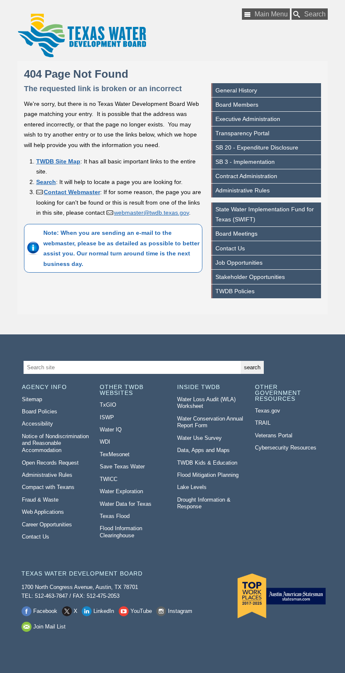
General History (236, 90)
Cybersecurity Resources (285, 447)
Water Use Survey (199, 438)
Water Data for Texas (125, 504)
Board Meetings (236, 233)
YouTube (141, 611)
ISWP (107, 417)
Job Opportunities (239, 262)
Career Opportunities (47, 524)
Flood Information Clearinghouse (121, 532)
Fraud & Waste (40, 500)
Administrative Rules (242, 190)
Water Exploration (121, 491)
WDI (105, 442)
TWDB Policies (235, 291)
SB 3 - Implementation (245, 161)
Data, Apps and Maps (203, 450)
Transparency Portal (242, 133)
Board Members (236, 104)
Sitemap (32, 399)
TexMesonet (115, 454)
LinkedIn (103, 611)
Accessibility (37, 424)
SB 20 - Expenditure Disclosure (256, 147)
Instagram (180, 611)
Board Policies (39, 411)
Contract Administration (246, 176)
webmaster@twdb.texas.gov (151, 212)
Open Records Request (50, 463)
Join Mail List (49, 626)
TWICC (108, 479)
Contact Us (230, 248)
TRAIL (263, 423)
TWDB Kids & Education (207, 463)
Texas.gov (267, 410)
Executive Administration (247, 119)
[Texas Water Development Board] (81, 35)
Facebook (45, 611)
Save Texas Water (122, 466)
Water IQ (111, 429)
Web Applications (43, 512)
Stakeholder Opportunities (250, 276)
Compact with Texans (48, 487)
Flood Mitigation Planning (208, 475)
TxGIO (108, 405)
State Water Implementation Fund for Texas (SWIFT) (264, 214)
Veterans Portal (273, 435)
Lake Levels (192, 487)
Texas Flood (115, 516)
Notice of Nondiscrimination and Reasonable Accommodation (55, 443)
